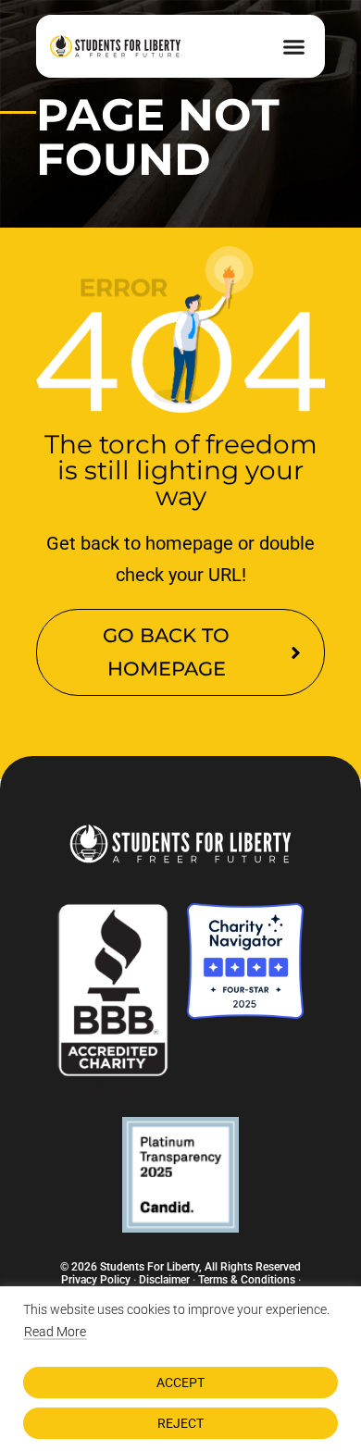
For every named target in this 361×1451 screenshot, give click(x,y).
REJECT (180, 1423)
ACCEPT (180, 1382)
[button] (294, 46)
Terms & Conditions (246, 1279)
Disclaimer (164, 1279)
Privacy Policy (96, 1279)
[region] (180, 1368)
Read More (55, 1331)
